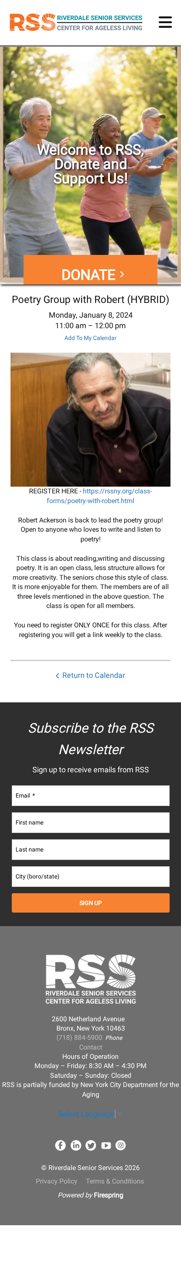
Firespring (108, 1195)
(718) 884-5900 (79, 1038)
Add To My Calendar (90, 338)
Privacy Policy (56, 1181)
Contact (90, 1047)
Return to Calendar (93, 675)
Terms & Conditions (115, 1181)
